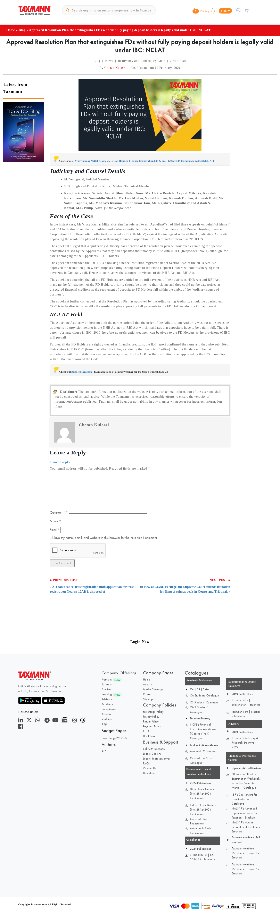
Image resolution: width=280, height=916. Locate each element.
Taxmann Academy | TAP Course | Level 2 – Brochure (246, 869)
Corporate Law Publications (199, 821)
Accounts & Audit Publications (200, 831)
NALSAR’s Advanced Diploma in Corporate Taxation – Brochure (245, 813)
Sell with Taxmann (154, 749)
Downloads (150, 773)
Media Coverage (153, 689)
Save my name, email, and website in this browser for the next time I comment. (105, 538)
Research (107, 684)
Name (55, 521)
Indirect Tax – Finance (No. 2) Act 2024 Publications (203, 809)
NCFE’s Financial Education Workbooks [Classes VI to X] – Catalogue (203, 731)
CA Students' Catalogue (204, 695)
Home (10, 30)
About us (148, 684)
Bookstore (107, 714)
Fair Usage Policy (153, 711)
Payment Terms (152, 726)
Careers (148, 694)
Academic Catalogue (202, 751)
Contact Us (149, 768)
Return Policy (151, 721)
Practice (106, 689)
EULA (146, 731)
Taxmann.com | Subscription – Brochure (246, 702)
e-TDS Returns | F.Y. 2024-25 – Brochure (202, 857)
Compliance (108, 709)
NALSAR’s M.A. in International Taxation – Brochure (246, 827)
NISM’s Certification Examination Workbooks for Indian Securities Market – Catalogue (246, 780)
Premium (106, 679)
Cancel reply (60, 462)
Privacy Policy (151, 716)
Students (106, 719)
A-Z (103, 751)
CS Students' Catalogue (204, 702)
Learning (106, 694)
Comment (57, 512)
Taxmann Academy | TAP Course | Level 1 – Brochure (246, 853)
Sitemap (148, 699)
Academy (107, 704)
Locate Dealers (152, 753)
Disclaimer (149, 736)
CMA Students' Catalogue (199, 709)
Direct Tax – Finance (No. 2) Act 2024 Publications (202, 793)
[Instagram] (74, 721)
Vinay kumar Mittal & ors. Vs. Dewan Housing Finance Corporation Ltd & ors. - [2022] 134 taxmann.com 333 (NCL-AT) (144, 160)
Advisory (106, 699)
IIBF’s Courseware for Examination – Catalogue (244, 799)
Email (54, 530)
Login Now (140, 642)
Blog (22, 30)
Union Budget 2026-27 (114, 738)
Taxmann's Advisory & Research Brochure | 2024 (245, 742)
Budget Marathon (81, 371)
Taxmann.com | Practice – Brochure (246, 714)
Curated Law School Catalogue (202, 760)
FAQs (146, 763)
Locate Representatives (157, 758)
